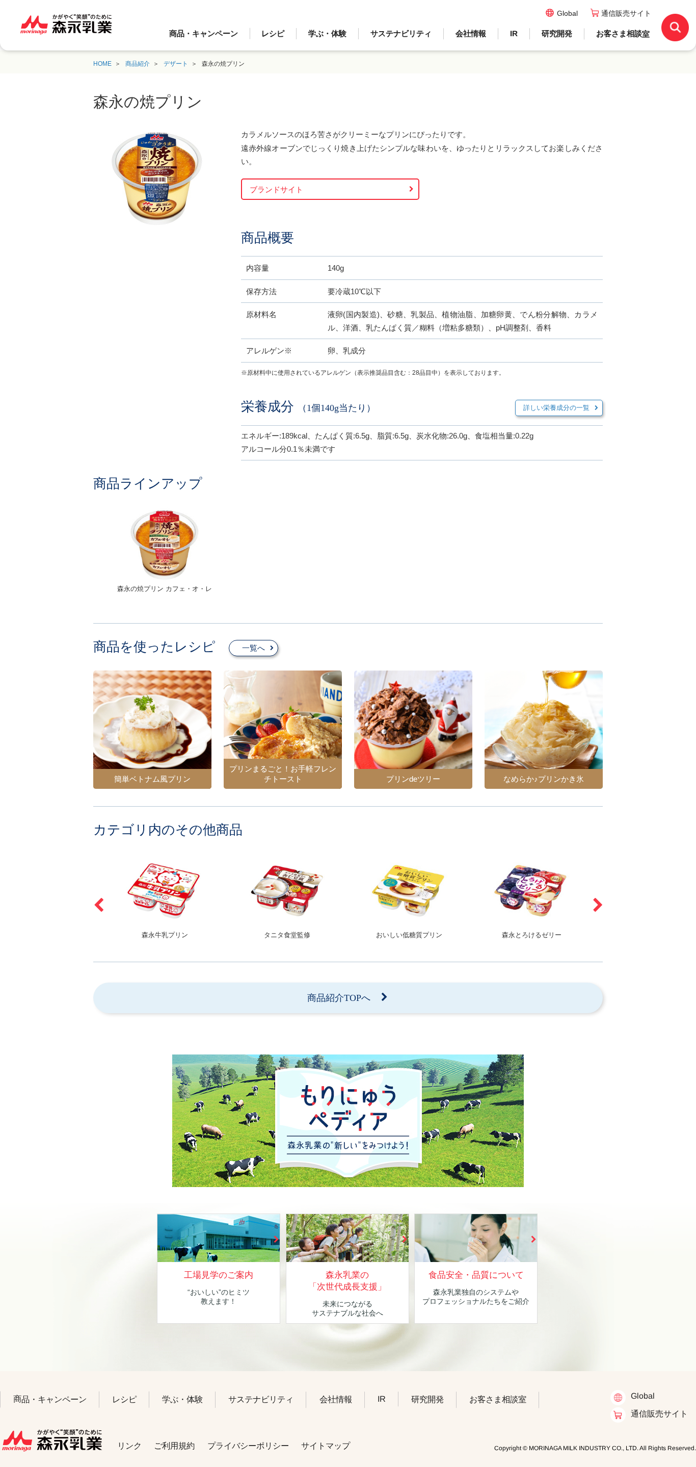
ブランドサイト (276, 189)
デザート (176, 63)
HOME (102, 63)
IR (514, 33)
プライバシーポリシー (248, 1445)
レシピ (272, 33)
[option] (164, 555)
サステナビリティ (401, 33)
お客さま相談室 (623, 33)
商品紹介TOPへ (338, 998)
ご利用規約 (174, 1445)
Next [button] (598, 905)
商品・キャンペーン (203, 33)
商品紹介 (137, 63)
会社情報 (471, 33)
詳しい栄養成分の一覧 (556, 407)
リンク (129, 1445)
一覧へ (253, 648)
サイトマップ (325, 1445)
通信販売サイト (626, 13)
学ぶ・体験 (327, 33)
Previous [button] (98, 905)
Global (567, 13)
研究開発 (557, 33)
